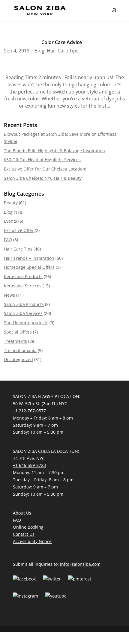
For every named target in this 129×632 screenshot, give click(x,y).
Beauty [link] (11, 203)
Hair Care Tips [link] (63, 50)
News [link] (9, 295)
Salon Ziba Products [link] (24, 304)
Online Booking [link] (28, 527)
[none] (114, 13)
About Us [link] (22, 513)
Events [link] (10, 221)
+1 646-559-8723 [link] (29, 465)
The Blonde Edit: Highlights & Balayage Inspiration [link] (54, 150)
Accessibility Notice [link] (32, 541)
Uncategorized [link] (18, 359)
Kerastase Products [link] (23, 276)
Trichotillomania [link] (20, 350)
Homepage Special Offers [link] (29, 267)
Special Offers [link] (18, 332)
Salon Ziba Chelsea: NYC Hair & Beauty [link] (43, 178)
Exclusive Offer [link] (19, 230)
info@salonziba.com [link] (80, 564)
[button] (114, 13)
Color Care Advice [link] (61, 42)
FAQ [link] (8, 239)
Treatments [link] (15, 341)
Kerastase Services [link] (22, 286)
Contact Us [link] (23, 534)
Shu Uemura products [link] (26, 322)
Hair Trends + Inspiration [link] (29, 258)
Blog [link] (39, 50)
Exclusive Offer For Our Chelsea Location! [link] (45, 169)
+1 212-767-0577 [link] (29, 411)
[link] (40, 10)
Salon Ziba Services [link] (23, 313)
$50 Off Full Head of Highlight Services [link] (42, 159)
